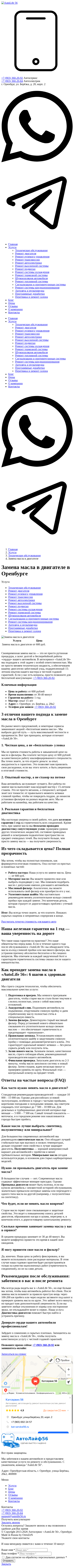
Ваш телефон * (10, 1553)
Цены (11, 1491)
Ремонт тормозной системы (24, 612)
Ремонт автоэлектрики (21, 600)
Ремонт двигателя (18, 590)
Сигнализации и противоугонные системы (33, 618)
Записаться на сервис (13, 1354)
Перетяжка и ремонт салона (24, 631)
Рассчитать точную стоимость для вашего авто (28, 921)
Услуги (12, 1485)
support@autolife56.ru (13, 1516)
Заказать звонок (10, 1522)
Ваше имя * (8, 1549)
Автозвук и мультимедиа (22, 624)
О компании (15, 1498)
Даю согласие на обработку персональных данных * (36, 1557)
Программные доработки (23, 628)
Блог (11, 1488)
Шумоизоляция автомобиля (24, 615)
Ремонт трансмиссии (20, 597)
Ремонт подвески (18, 606)
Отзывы (13, 1494)
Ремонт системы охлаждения (25, 609)
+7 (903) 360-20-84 (12, 81)
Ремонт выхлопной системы (25, 603)
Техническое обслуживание (24, 587)
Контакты (14, 1501)
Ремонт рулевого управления (25, 593)
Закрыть (6, 1564)
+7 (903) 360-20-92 (12, 77)
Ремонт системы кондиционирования (30, 621)
